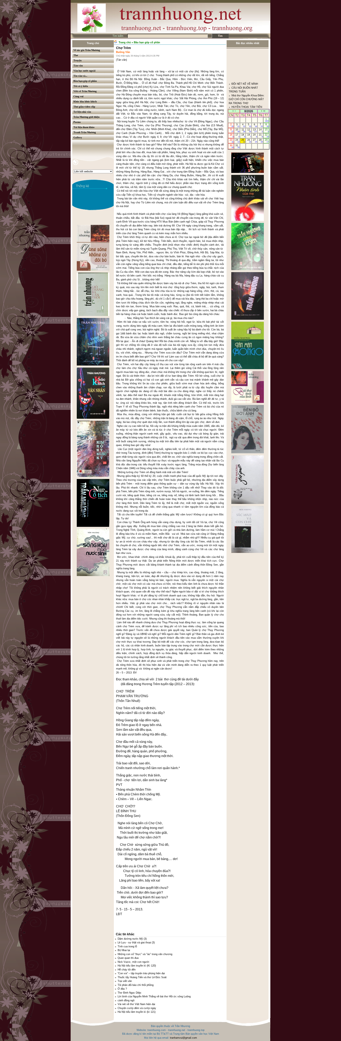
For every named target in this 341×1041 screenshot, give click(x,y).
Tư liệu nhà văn (82, 111)
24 (237, 141)
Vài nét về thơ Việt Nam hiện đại (136, 1004)
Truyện (77, 60)
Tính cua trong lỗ (127, 946)
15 (267, 130)
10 (237, 130)
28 (261, 141)
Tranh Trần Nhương (84, 132)
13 (255, 130)
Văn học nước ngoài (84, 70)
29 (267, 141)
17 (237, 135)
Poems (77, 122)
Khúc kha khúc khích (85, 101)
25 (243, 141)
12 (249, 130)
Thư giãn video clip (84, 106)
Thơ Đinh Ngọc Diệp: (130, 992)
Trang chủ (93, 43)
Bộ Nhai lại (124, 950)
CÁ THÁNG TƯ (240, 96)
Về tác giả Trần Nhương (86, 50)
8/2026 (248, 111)
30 (231, 146)
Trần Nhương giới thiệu (86, 116)
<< (233, 111)
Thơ (75, 55)
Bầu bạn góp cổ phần (85, 80)
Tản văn (78, 65)
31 (237, 146)
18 (243, 135)
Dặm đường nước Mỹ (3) (132, 938)
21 (261, 135)
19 (249, 135)
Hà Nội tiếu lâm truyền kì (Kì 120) (137, 965)
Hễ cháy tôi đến (127, 969)
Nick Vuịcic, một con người (133, 961)
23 (231, 141)
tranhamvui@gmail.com (183, 1037)
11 (243, 130)
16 (231, 135)
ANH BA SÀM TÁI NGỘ (245, 73)
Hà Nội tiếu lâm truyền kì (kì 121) (137, 1011)
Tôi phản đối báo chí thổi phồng (136, 984)
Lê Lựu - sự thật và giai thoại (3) (136, 942)
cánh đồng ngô (126, 1000)
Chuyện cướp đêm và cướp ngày (137, 1008)
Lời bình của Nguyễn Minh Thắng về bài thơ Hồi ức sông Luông (154, 996)
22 (267, 135)
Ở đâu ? (122, 988)
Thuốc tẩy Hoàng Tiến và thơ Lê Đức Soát (142, 977)
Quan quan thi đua (128, 957)
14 (261, 130)
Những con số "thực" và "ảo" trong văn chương (145, 954)
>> (264, 111)
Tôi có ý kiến (80, 86)
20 (255, 135)
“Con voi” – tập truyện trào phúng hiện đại (141, 973)
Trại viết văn (125, 981)
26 (249, 141)
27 (255, 141)
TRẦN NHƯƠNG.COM (244, 84)
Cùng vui (78, 96)
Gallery (77, 137)
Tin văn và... (80, 75)
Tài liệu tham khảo (84, 127)
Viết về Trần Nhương (85, 91)
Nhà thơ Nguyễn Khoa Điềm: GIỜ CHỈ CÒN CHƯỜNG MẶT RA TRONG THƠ (246, 58)
